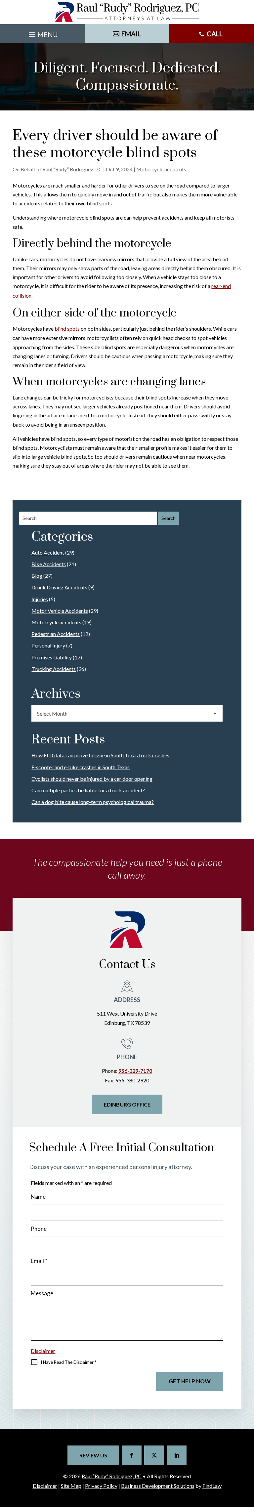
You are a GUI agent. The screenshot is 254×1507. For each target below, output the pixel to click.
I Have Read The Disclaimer (68, 1362)
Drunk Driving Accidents (59, 587)
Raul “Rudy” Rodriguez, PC (72, 169)
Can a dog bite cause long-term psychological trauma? (92, 802)
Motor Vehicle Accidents (59, 610)
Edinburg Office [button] (127, 1104)
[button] (42, 35)
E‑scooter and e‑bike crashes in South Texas (80, 767)
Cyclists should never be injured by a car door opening (91, 778)
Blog (36, 575)
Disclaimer (43, 1351)
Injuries (39, 599)
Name (38, 1196)
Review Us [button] (93, 1455)
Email (39, 1260)
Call (215, 34)
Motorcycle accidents (161, 169)
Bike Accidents (48, 564)
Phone (39, 1228)
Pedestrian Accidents (55, 634)
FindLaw (212, 1486)
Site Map (71, 1486)
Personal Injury (48, 645)
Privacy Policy (101, 1486)
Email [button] (131, 34)
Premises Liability (51, 657)
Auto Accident (47, 552)
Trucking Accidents (53, 669)
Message (42, 1293)
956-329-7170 (135, 1070)
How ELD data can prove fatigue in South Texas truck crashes (100, 755)
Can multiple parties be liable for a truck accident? (88, 790)
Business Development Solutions (157, 1486)
